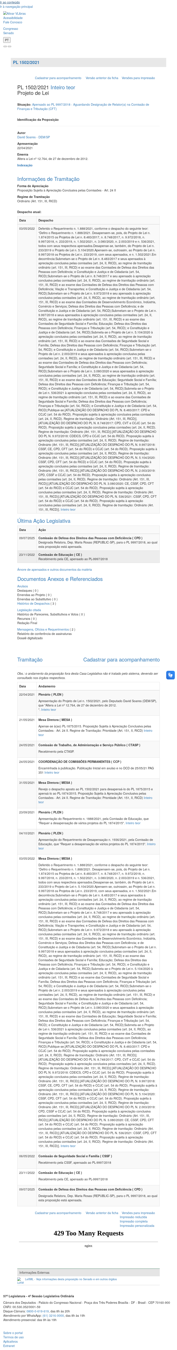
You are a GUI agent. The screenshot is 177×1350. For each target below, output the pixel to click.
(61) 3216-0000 (53, 1315)
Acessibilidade (13, 18)
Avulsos (22, 586)
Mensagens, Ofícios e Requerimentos (43, 629)
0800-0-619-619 (38, 1311)
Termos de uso (13, 1337)
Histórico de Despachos (33, 603)
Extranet (9, 1346)
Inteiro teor (63, 87)
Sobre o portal (13, 1333)
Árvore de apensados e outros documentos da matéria (54, 569)
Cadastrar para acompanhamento (59, 78)
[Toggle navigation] (5, 46)
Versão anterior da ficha (102, 78)
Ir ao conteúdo (10, 2)
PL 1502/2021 (26, 62)
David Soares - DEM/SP (33, 137)
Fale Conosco (12, 22)
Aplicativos (10, 1341)
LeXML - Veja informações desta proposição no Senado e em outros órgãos (71, 1279)
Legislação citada (29, 610)
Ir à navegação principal (16, 6)
